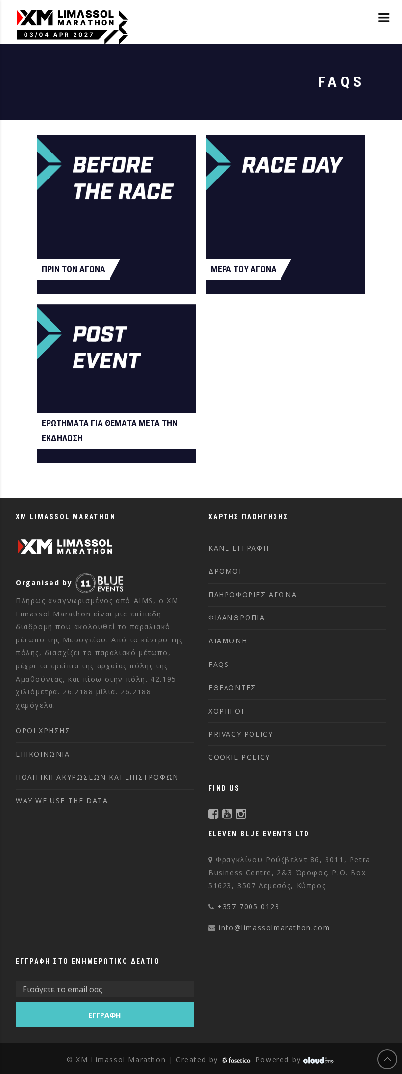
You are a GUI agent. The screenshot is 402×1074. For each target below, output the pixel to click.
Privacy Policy (240, 734)
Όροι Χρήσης (43, 730)
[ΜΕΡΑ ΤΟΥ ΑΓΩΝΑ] (285, 214)
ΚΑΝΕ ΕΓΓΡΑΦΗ (238, 548)
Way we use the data (62, 800)
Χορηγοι (226, 711)
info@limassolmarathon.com (274, 927)
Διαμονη (227, 640)
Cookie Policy (239, 757)
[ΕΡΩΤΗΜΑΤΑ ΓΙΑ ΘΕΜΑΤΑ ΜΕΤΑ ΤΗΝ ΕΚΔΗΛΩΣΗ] (116, 383)
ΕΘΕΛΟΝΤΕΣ (232, 687)
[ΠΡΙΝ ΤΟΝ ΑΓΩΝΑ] (116, 214)
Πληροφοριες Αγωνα (252, 594)
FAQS (218, 664)
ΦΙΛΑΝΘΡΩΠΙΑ (236, 617)
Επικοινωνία (43, 754)
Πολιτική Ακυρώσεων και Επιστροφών (97, 777)
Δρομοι (225, 571)
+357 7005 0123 (248, 906)
